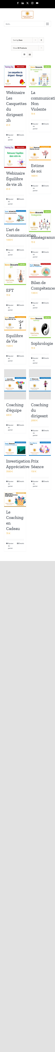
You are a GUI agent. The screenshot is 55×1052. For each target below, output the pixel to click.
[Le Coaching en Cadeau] (15, 499)
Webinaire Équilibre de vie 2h (15, 179)
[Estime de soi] (40, 153)
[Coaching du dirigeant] (40, 384)
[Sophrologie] (40, 327)
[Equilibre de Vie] (15, 323)
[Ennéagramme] (40, 221)
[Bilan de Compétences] (40, 270)
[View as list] (29, 54)
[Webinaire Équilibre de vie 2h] (15, 157)
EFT (10, 290)
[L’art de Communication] (15, 217)
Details (21, 135)
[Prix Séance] (40, 449)
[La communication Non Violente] (40, 76)
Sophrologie (42, 343)
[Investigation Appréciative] (15, 449)
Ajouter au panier (10, 137)
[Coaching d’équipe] (15, 384)
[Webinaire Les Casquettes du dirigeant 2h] (15, 76)
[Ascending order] (41, 40)
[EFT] (15, 274)
